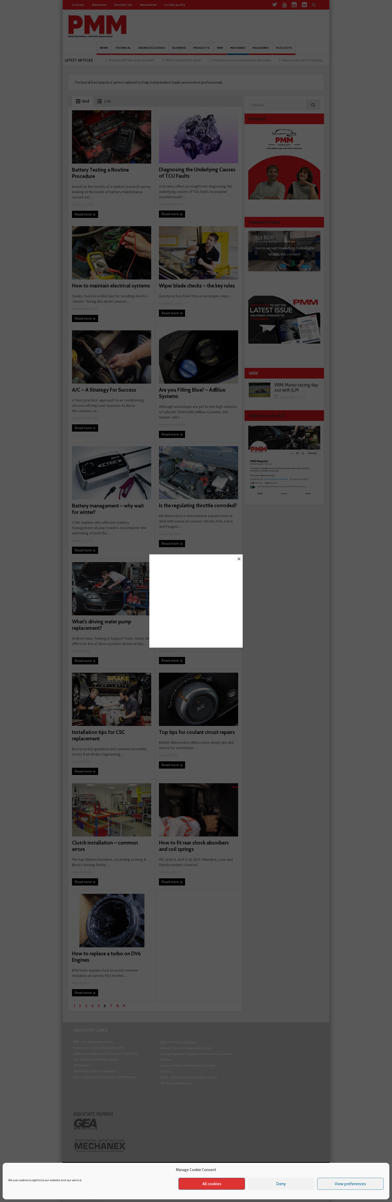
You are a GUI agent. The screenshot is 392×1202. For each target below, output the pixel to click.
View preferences (350, 1183)
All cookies (211, 1183)
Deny (281, 1183)
